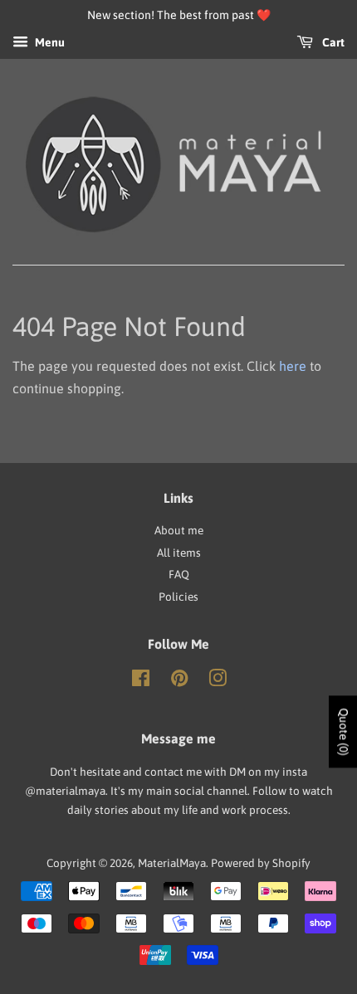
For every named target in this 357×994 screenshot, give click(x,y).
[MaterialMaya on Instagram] (217, 681)
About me (178, 530)
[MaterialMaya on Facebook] (140, 681)
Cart (332, 42)
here (292, 365)
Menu (48, 42)
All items (179, 552)
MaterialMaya (172, 863)
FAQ (179, 574)
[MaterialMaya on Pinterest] (179, 681)
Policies (178, 596)
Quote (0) (343, 731)
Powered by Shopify (261, 863)
